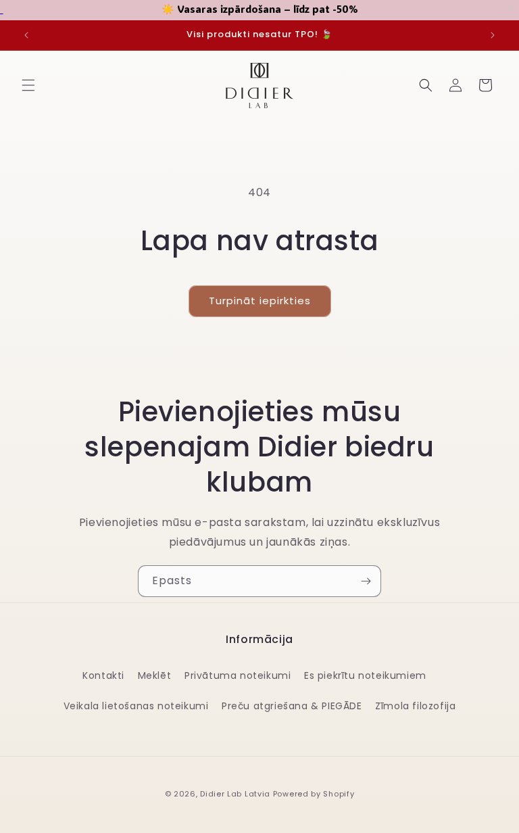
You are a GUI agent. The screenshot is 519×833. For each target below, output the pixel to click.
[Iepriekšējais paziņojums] (26, 35)
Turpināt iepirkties (260, 300)
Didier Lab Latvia (235, 793)
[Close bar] (510, 8)
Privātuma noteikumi (237, 675)
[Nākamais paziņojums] (493, 35)
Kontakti (103, 675)
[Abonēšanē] (365, 581)
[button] (28, 85)
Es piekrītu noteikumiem (365, 675)
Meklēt (155, 675)
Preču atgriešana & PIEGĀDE (292, 706)
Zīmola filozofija (415, 706)
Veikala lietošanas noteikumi (136, 706)
